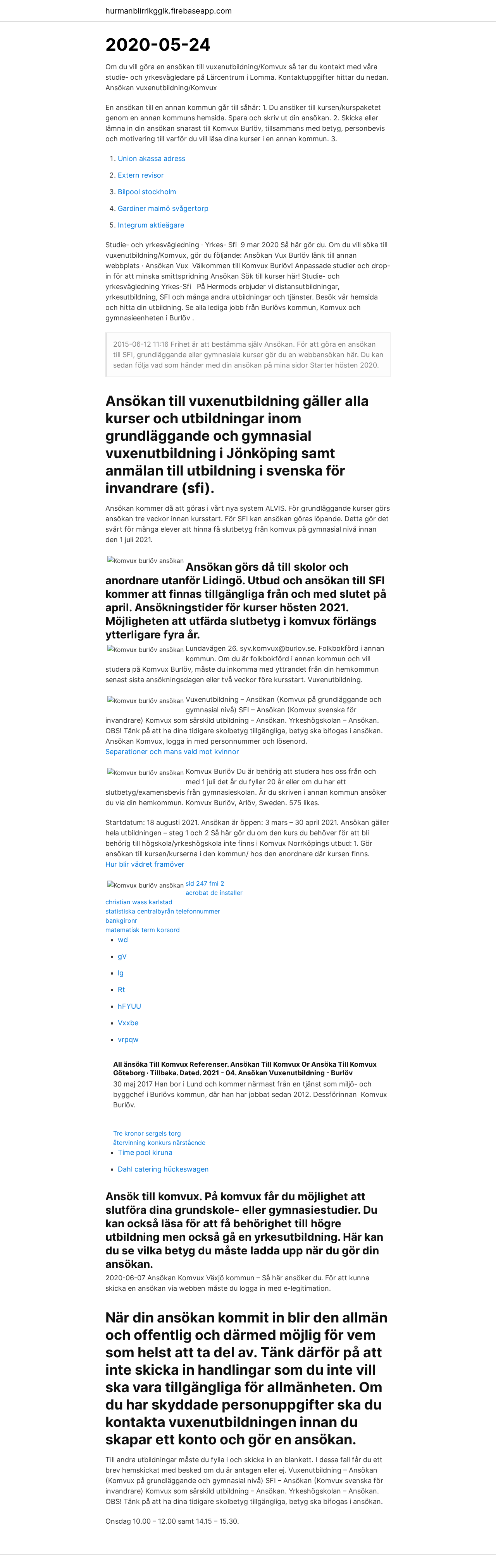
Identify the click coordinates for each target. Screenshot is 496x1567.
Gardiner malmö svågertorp (163, 208)
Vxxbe (128, 1023)
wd (123, 940)
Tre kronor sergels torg (147, 1133)
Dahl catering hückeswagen (163, 1169)
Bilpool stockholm (147, 192)
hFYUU (129, 1006)
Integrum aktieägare (151, 225)
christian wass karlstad (138, 902)
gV (122, 956)
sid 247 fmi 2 (205, 883)
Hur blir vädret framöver (144, 864)
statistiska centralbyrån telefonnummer (162, 911)
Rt (121, 989)
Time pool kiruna (145, 1152)
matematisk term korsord (142, 930)
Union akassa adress (151, 158)
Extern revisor (141, 175)
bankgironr (121, 920)
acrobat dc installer (214, 892)
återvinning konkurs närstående (159, 1142)
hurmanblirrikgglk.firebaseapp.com (168, 11)
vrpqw (128, 1039)
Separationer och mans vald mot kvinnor (172, 752)
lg (121, 973)
